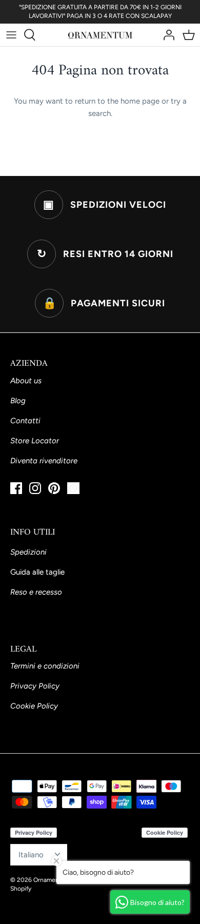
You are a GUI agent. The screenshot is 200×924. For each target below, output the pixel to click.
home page (140, 101)
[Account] (166, 35)
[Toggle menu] (11, 35)
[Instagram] (35, 488)
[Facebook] (16, 488)
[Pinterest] (54, 488)
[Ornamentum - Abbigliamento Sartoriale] (100, 35)
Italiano (31, 854)
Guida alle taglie (37, 572)
